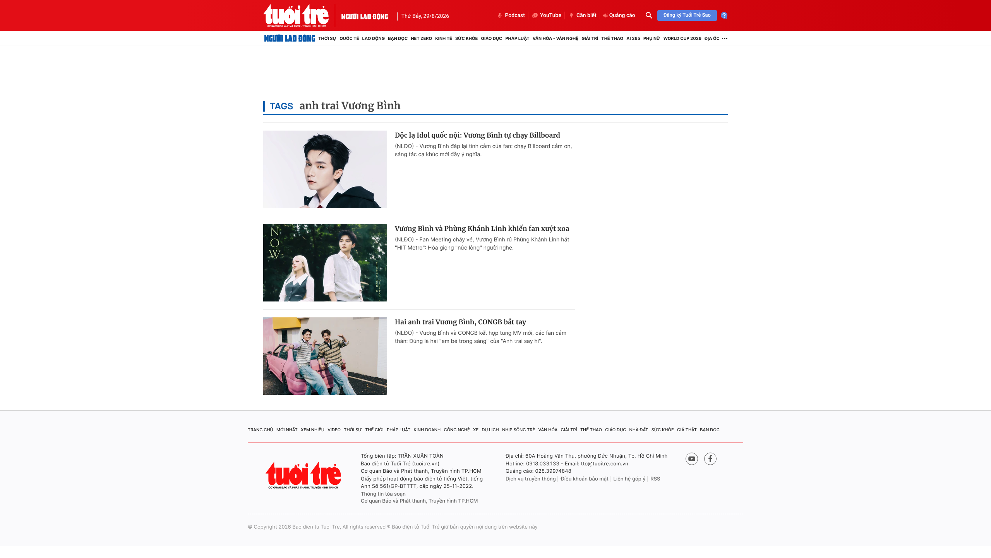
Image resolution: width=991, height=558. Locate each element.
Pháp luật (517, 38)
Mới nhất (287, 429)
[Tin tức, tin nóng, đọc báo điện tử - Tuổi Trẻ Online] (302, 15)
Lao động (373, 38)
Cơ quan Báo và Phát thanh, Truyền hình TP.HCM (419, 501)
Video (334, 429)
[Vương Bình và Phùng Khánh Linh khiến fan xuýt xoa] (325, 262)
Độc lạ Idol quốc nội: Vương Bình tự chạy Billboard (477, 135)
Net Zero (421, 38)
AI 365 (633, 38)
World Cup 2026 (682, 38)
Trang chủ (260, 429)
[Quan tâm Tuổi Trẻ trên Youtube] (692, 459)
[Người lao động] (364, 15)
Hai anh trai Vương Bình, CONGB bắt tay (460, 322)
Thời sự (327, 38)
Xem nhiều (312, 429)
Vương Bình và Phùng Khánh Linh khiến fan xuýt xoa (482, 228)
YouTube (550, 15)
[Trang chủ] (289, 38)
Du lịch (490, 429)
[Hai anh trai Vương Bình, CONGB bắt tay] (325, 356)
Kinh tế (443, 38)
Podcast (515, 15)
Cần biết (586, 15)
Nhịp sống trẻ (518, 429)
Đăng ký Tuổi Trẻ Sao (687, 15)
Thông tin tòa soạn (383, 494)
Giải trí (589, 38)
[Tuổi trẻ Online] (304, 475)
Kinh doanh (427, 429)
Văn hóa (548, 429)
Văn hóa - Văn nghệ (555, 38)
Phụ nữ (651, 38)
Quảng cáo (622, 15)
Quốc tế (349, 38)
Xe (475, 429)
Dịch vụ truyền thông (531, 479)
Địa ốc (712, 38)
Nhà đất (638, 429)
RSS (655, 479)
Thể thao (612, 38)
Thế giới (374, 429)
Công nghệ (457, 429)
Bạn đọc (398, 38)
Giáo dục (491, 38)
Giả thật (687, 429)
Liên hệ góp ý (630, 479)
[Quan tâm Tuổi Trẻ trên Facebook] (710, 459)
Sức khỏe (466, 38)
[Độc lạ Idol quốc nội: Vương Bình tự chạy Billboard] (325, 169)
